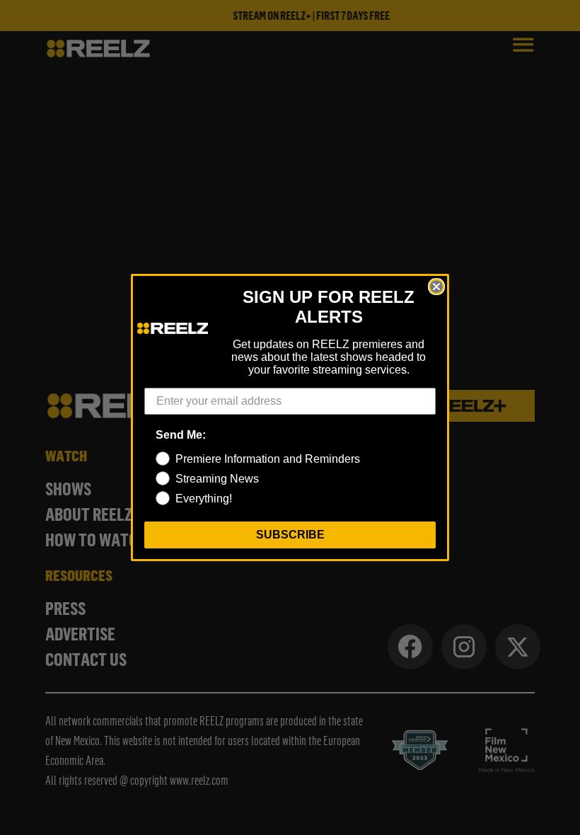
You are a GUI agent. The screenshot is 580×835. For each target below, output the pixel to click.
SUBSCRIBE (290, 535)
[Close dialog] (436, 287)
